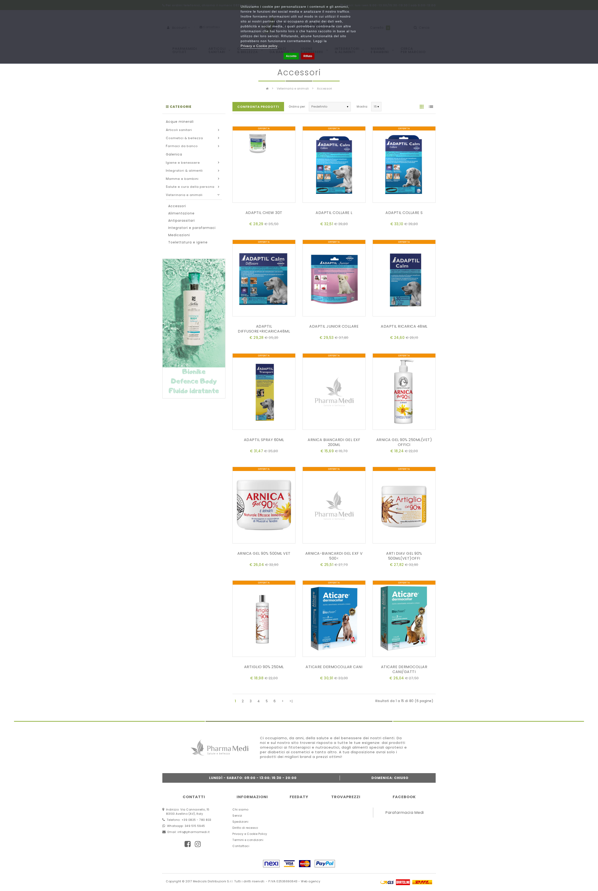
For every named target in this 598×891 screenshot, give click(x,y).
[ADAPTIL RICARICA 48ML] (404, 279)
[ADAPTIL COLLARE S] (404, 165)
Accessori (324, 89)
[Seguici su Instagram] (198, 844)
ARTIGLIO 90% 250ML (264, 667)
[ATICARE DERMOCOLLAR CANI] (334, 620)
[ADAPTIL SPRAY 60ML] (264, 393)
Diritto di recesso (245, 828)
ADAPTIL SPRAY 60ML (264, 439)
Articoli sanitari (179, 130)
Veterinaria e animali (293, 89)
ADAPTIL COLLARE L (334, 212)
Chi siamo (240, 809)
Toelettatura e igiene (188, 242)
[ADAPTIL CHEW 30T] (264, 165)
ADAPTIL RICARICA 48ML (404, 326)
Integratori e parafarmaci (192, 227)
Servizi (237, 816)
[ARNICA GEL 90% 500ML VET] (264, 506)
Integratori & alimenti (184, 170)
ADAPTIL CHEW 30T (264, 212)
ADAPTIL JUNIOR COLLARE (334, 326)
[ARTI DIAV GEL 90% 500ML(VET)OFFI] (404, 506)
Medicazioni (179, 235)
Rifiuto (307, 56)
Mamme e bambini (182, 179)
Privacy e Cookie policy (259, 46)
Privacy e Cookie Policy (249, 834)
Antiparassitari (181, 220)
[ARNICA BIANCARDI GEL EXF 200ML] (334, 393)
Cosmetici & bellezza (184, 138)
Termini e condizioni (247, 840)
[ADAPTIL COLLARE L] (334, 165)
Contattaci (240, 846)
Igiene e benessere (183, 162)
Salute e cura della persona (190, 187)
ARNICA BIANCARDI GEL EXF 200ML (334, 442)
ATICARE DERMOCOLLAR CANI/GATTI (404, 669)
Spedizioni (240, 822)
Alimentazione (181, 213)
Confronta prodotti (258, 107)
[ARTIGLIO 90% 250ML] (264, 620)
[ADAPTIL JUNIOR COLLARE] (334, 279)
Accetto (291, 56)
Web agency (310, 881)
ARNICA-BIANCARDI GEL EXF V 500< (334, 556)
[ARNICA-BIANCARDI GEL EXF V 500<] (334, 506)
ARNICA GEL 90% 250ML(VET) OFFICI (404, 442)
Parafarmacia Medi (404, 812)
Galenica (174, 154)
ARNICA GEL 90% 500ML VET (264, 553)
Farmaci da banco (182, 146)
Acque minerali (180, 121)
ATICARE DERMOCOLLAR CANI (334, 667)
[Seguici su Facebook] (188, 844)
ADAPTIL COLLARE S (404, 212)
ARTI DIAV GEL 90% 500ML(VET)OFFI (404, 556)
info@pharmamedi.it (194, 832)
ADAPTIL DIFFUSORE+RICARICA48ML (264, 329)
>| (290, 701)
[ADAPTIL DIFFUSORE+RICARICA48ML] (264, 279)
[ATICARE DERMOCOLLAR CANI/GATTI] (404, 620)
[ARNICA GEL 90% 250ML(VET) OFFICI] (404, 393)
